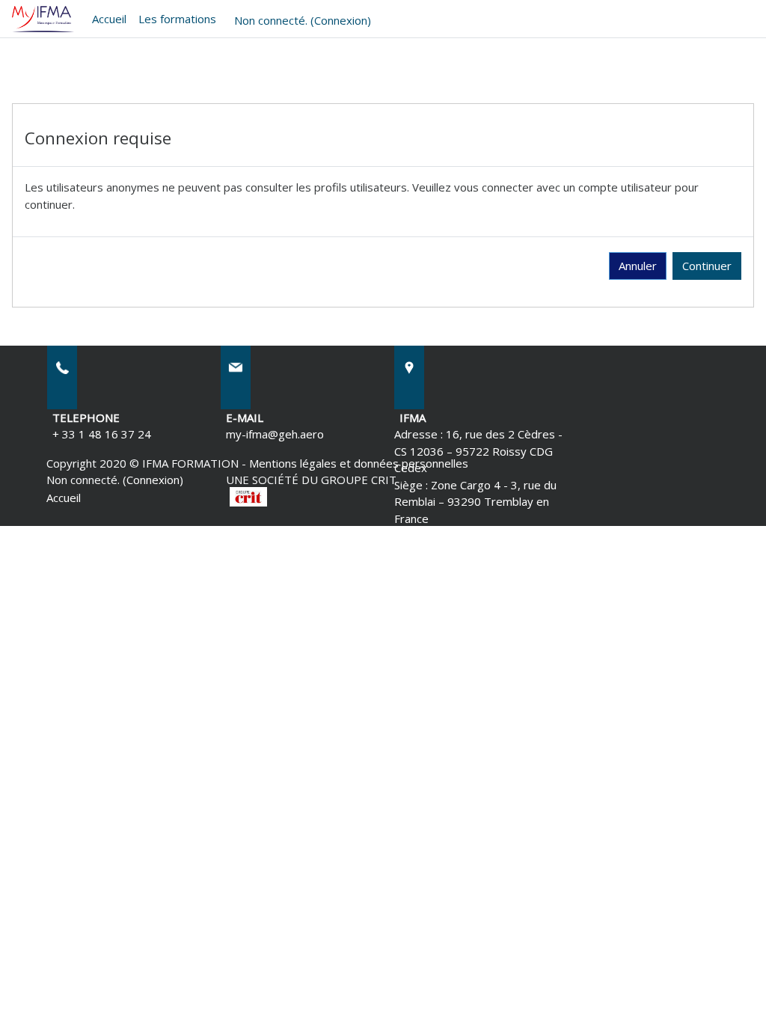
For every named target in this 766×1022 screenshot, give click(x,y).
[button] (731, 990)
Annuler (638, 265)
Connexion (340, 20)
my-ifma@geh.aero (275, 433)
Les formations (177, 18)
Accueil (109, 18)
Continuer (707, 265)
